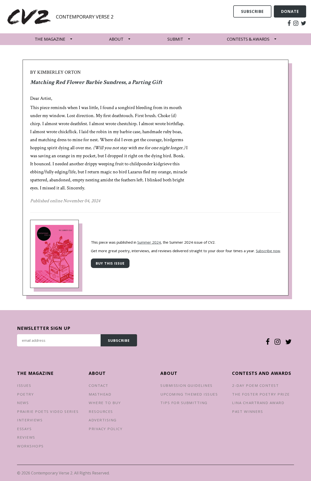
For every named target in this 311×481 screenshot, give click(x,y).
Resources (101, 411)
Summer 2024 (149, 242)
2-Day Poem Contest (255, 385)
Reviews (26, 437)
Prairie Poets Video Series (47, 411)
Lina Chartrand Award (258, 402)
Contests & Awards (248, 39)
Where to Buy (105, 402)
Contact (98, 385)
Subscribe (252, 11)
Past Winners (247, 411)
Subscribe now (268, 250)
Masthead (100, 394)
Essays (24, 428)
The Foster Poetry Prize (261, 394)
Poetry (25, 394)
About (116, 39)
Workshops (30, 446)
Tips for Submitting (183, 402)
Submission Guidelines (186, 385)
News (23, 402)
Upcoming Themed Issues (189, 394)
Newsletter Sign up (43, 328)
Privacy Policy (105, 428)
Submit (175, 39)
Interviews (30, 419)
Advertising (103, 419)
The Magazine (50, 39)
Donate (290, 11)
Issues (24, 385)
